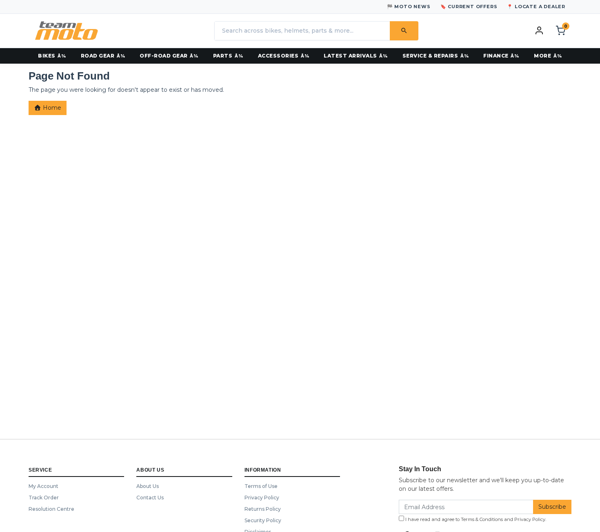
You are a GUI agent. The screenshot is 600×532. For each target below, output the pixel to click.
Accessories (278, 56)
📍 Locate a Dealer (536, 6)
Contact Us (150, 497)
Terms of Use (261, 486)
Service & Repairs (430, 56)
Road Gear (98, 56)
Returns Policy (262, 509)
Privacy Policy (261, 497)
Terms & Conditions (482, 519)
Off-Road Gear (164, 56)
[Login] (539, 30)
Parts (223, 56)
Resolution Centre (51, 509)
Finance (496, 56)
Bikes (47, 56)
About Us (147, 486)
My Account (43, 486)
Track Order (44, 497)
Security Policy (262, 520)
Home (51, 107)
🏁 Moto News (409, 6)
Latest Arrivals (350, 56)
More (542, 56)
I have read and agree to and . (475, 519)
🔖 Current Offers (469, 6)
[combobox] (302, 30)
